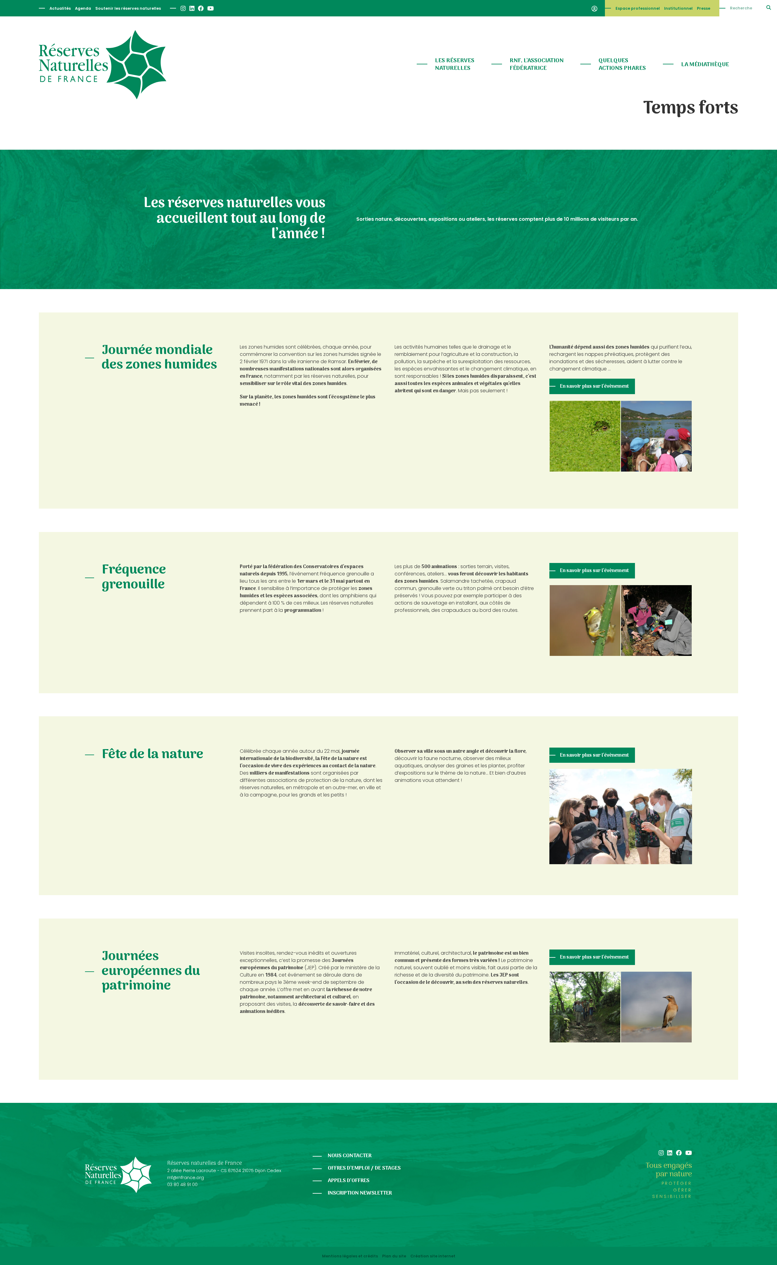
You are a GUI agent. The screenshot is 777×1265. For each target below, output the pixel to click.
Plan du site (394, 1256)
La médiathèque (705, 65)
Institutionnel (678, 8)
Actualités (60, 8)
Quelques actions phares (622, 64)
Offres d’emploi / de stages (364, 1168)
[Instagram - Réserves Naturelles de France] (183, 8)
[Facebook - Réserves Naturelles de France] (200, 8)
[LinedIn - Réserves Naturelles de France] (191, 8)
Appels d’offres (348, 1180)
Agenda (83, 8)
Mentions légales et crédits (350, 1256)
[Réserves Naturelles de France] (102, 64)
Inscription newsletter (360, 1193)
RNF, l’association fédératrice (537, 64)
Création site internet (432, 1256)
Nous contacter (350, 1155)
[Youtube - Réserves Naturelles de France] (210, 8)
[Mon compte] (594, 8)
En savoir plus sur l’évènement (594, 386)
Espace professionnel (638, 8)
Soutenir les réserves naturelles (128, 8)
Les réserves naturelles (454, 64)
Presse (703, 8)
